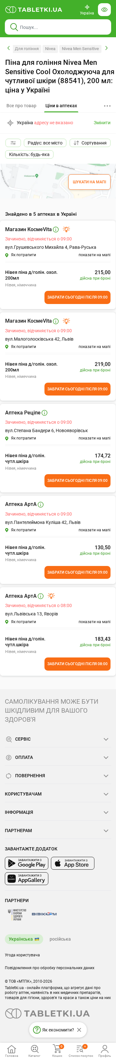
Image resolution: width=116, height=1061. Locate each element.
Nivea (50, 48)
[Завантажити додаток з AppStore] (72, 863)
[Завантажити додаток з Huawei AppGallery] (26, 878)
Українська (21, 939)
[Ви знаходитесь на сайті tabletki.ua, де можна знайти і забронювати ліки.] (34, 9)
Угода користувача (22, 955)
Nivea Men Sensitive (80, 48)
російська (60, 939)
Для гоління (27, 48)
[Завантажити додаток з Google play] (26, 863)
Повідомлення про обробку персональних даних (49, 968)
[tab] (61, 106)
